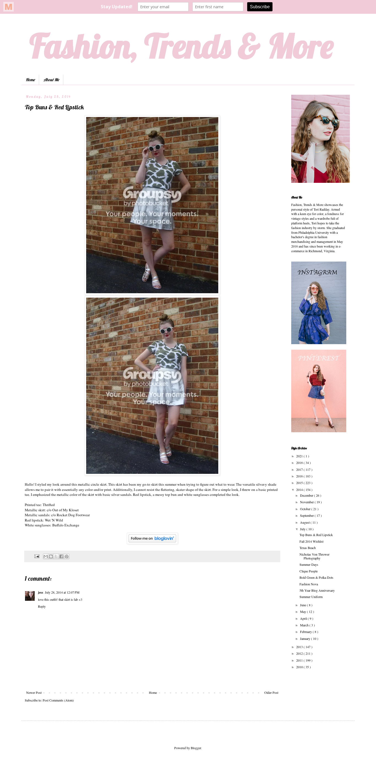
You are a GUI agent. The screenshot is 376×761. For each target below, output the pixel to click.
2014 (300, 489)
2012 (300, 653)
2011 (300, 660)
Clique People (308, 571)
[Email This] (45, 556)
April (304, 618)
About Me (51, 79)
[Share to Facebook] (61, 556)
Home (30, 79)
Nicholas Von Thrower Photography (314, 556)
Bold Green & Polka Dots (316, 577)
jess (40, 592)
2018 (300, 462)
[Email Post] (36, 556)
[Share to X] (56, 556)
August (305, 522)
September (307, 515)
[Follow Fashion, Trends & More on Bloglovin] (152, 542)
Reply (42, 606)
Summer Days (308, 564)
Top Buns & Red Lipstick (316, 534)
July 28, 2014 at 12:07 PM (62, 592)
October (305, 509)
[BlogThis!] (51, 556)
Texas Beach (307, 547)
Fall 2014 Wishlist (311, 541)
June (303, 605)
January (305, 638)
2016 (300, 476)
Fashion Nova (308, 584)
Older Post (271, 692)
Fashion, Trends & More (181, 45)
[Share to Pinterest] (66, 556)
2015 (300, 482)
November (307, 502)
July (303, 529)
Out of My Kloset (66, 509)
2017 (300, 469)
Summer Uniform (311, 596)
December (307, 495)
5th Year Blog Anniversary (317, 590)
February (306, 631)
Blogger (196, 748)
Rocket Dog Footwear (73, 514)
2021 (300, 456)
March (304, 625)
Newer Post (34, 692)
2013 (300, 647)
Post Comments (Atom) (58, 700)
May (303, 611)
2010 (300, 667)
